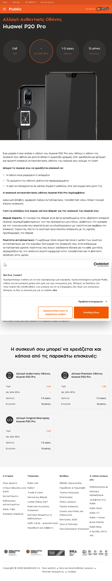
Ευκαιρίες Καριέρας (13, 514)
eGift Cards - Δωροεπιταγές (43, 523)
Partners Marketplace (96, 493)
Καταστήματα (47, 2)
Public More (96, 508)
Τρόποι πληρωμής (69, 493)
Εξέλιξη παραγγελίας (71, 483)
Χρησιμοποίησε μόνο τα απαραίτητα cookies (55, 312)
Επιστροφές (66, 497)
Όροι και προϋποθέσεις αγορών (76, 568)
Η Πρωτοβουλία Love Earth (14, 490)
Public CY (94, 513)
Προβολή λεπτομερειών (90, 301)
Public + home (97, 518)
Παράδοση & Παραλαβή (72, 488)
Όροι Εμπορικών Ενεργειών (74, 529)
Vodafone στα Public (98, 502)
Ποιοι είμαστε (10, 483)
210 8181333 (30, 2)
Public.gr (16, 2)
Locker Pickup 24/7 (38, 502)
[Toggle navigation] (4, 9)
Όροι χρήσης (49, 568)
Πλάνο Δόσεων (68, 502)
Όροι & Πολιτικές (69, 524)
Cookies (71, 572)
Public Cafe (9, 509)
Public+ (31, 488)
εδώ (55, 290)
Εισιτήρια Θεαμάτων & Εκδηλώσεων (40, 517)
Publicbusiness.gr (99, 487)
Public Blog (95, 527)
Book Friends (97, 522)
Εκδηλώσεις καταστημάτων (11, 503)
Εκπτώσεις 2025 (68, 520)
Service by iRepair (37, 497)
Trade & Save (35, 493)
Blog (5, 2)
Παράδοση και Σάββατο (40, 528)
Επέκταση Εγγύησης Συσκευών (38, 508)
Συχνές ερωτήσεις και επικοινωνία (71, 513)
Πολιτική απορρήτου (53, 572)
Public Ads (33, 483)
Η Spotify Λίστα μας (98, 533)
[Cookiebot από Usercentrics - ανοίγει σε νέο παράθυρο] (96, 264)
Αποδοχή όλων (91, 312)
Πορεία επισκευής (69, 507)
